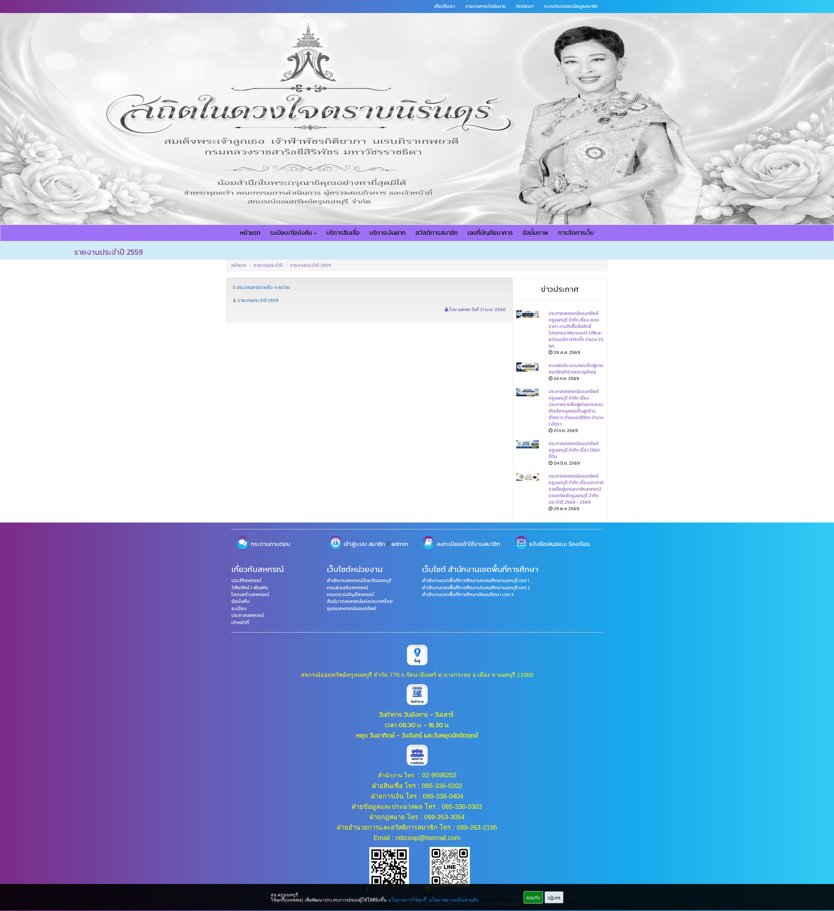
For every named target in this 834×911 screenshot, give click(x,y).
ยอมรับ (533, 897)
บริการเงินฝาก (387, 233)
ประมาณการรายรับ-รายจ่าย (263, 287)
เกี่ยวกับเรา (444, 6)
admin (399, 543)
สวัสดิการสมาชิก (436, 233)
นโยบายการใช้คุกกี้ (407, 899)
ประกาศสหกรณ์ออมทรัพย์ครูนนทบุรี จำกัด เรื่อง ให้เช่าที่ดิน (574, 450)
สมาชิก (376, 543)
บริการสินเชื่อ (343, 233)
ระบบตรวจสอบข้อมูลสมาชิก (571, 6)
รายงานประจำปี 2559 (310, 265)
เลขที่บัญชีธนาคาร (490, 233)
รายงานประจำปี (268, 265)
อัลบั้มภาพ (535, 233)
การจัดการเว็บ (576, 233)
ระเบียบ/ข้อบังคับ (291, 233)
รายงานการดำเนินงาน (485, 6)
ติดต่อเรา (525, 6)
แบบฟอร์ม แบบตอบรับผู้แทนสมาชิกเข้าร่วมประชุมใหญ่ (576, 368)
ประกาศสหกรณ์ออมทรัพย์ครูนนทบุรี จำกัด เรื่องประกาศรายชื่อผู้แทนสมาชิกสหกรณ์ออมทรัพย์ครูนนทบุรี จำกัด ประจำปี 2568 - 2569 (576, 489)
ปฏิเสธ (554, 897)
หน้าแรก (250, 233)
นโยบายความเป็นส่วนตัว (454, 899)
